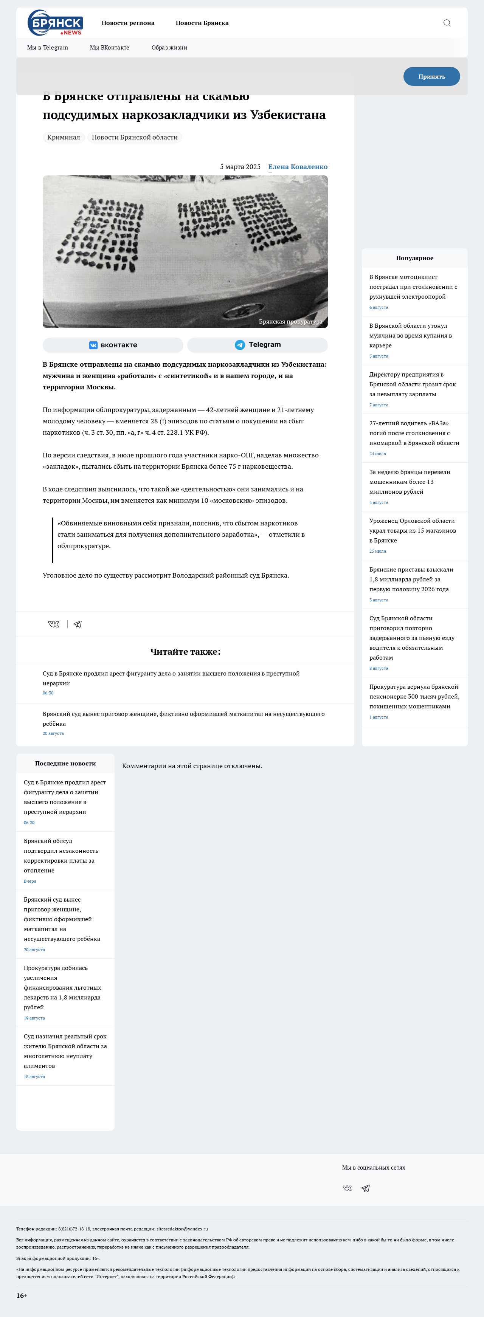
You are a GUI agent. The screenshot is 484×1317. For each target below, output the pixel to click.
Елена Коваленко (298, 166)
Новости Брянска (202, 22)
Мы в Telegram (47, 47)
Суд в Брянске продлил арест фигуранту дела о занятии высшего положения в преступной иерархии (171, 682)
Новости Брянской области (135, 137)
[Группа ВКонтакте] (113, 345)
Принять (432, 76)
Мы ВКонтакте (110, 47)
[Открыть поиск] (447, 22)
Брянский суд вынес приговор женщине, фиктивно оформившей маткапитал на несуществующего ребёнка (184, 723)
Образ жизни (169, 47)
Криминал (63, 137)
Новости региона (128, 22)
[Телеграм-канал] (257, 345)
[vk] (54, 624)
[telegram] (80, 624)
